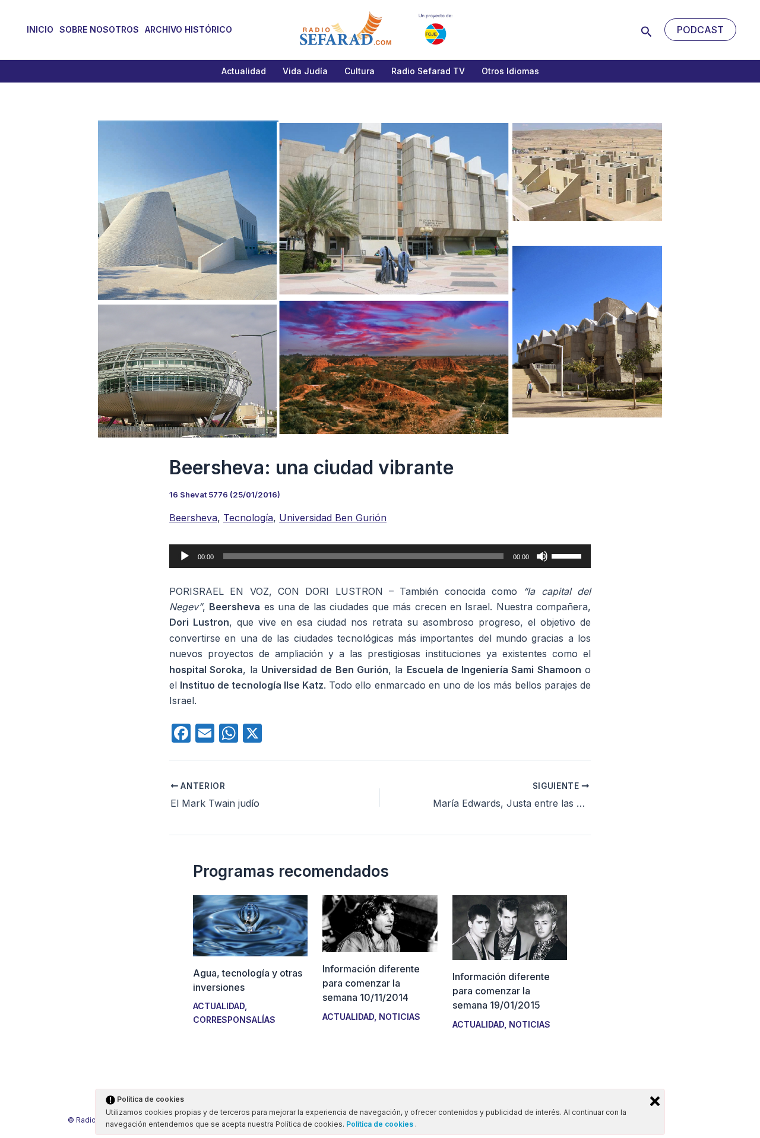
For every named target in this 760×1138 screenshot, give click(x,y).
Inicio (40, 29)
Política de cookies (380, 1124)
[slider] (568, 555)
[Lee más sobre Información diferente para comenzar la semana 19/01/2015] (509, 927)
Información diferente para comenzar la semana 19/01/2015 (501, 991)
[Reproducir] (185, 556)
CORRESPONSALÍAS (234, 1020)
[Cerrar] (655, 1101)
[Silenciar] (542, 556)
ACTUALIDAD (219, 1006)
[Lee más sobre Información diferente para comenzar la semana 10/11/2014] (379, 923)
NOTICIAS (399, 1017)
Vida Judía (305, 71)
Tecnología (248, 518)
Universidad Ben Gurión (333, 518)
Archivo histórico (188, 29)
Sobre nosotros (99, 29)
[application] (380, 556)
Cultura (359, 71)
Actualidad (243, 71)
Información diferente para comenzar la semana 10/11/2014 (371, 983)
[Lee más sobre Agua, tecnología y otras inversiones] (250, 925)
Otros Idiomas (510, 71)
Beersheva (193, 518)
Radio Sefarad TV (428, 71)
